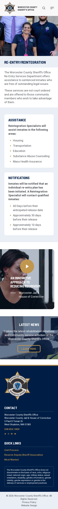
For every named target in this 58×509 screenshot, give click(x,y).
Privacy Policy (29, 502)
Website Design (29, 505)
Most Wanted (11, 459)
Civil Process (11, 450)
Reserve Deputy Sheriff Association (23, 455)
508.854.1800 (11, 429)
